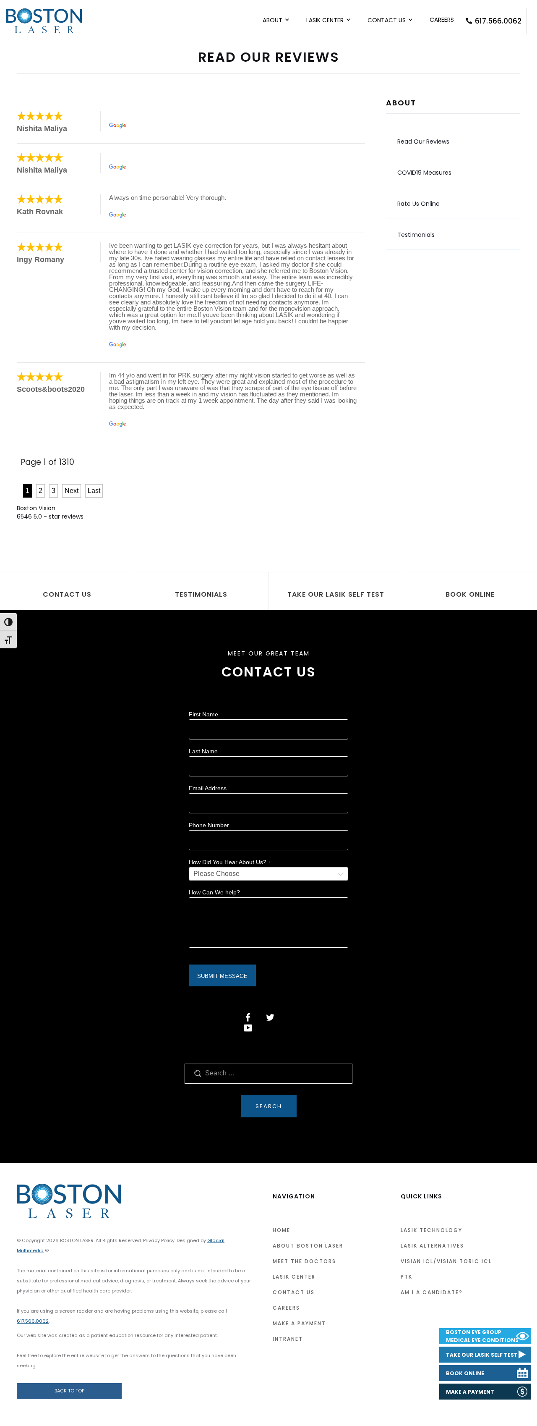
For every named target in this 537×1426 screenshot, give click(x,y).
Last (94, 490)
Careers (442, 20)
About (272, 20)
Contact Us (387, 20)
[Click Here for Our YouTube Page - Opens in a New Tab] (248, 1028)
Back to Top (69, 1390)
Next (71, 490)
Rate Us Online (418, 203)
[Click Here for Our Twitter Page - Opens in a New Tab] (270, 1017)
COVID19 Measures (424, 172)
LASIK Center (325, 20)
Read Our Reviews (423, 141)
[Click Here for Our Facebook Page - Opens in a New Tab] (248, 1017)
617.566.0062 (498, 21)
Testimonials (416, 235)
